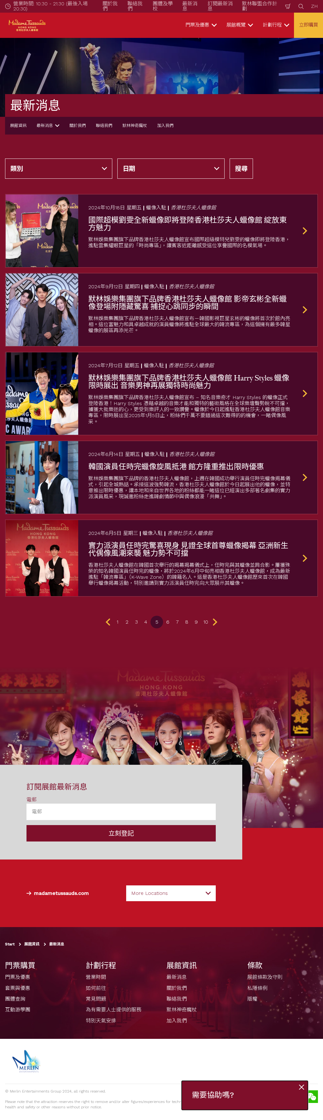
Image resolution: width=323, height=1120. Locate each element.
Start (10, 944)
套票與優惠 (17, 988)
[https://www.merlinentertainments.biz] (27, 1061)
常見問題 (96, 999)
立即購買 (308, 25)
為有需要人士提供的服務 (113, 1010)
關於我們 (77, 125)
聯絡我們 (104, 125)
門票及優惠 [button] (197, 25)
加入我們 (165, 125)
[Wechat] (311, 1096)
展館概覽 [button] (235, 25)
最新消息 (45, 125)
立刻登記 (121, 833)
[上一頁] (109, 622)
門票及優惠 (17, 977)
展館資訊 (18, 125)
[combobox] (171, 893)
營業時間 (96, 977)
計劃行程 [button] (272, 25)
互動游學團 (17, 1010)
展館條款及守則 (265, 977)
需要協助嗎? (213, 1095)
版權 (252, 999)
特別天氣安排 (101, 1021)
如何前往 (96, 988)
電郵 (31, 800)
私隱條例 (257, 988)
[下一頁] (213, 622)
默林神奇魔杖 (134, 125)
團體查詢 (15, 999)
